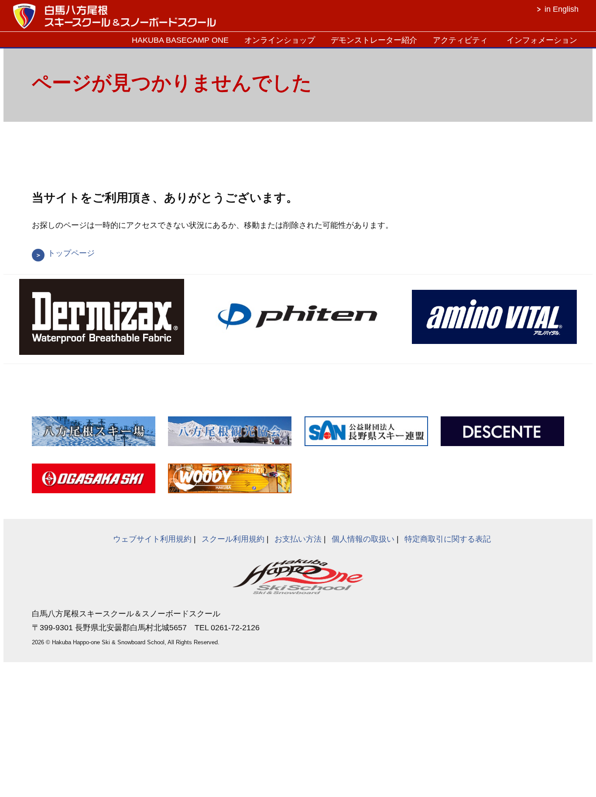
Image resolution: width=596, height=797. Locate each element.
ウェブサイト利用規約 (152, 539)
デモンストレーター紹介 (374, 40)
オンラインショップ (279, 40)
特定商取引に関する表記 (447, 539)
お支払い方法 (298, 539)
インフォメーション (542, 40)
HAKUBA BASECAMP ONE (180, 40)
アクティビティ (460, 40)
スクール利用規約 (233, 539)
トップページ (71, 253)
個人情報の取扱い (363, 539)
